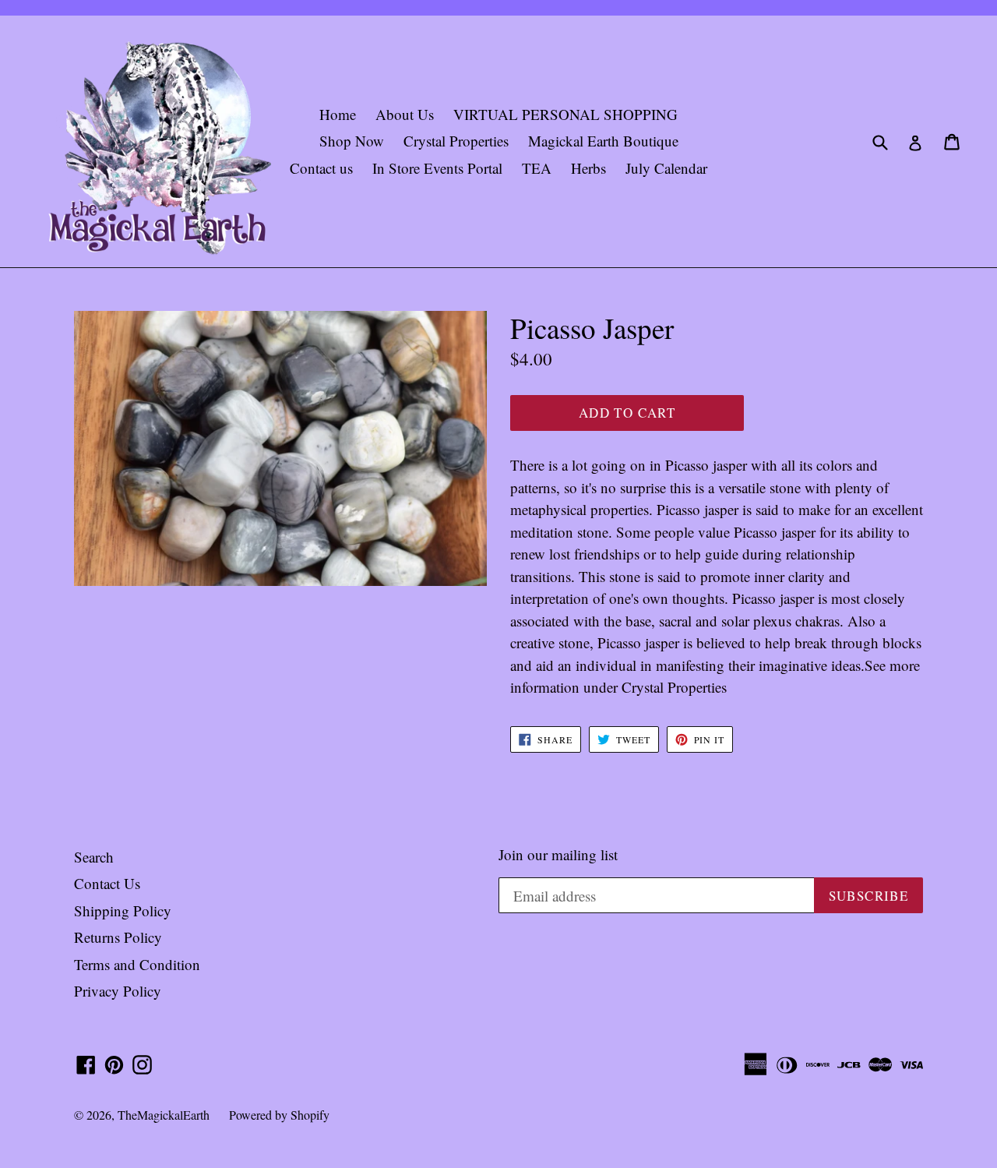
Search (94, 856)
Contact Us (107, 883)
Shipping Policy (122, 910)
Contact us (321, 168)
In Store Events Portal (437, 168)
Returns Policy (118, 937)
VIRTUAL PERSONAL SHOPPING (565, 114)
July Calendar (666, 168)
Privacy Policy (117, 990)
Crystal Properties (456, 140)
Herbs (588, 168)
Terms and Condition (137, 964)
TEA (536, 168)
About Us (404, 114)
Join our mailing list (558, 855)
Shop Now (351, 140)
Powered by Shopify (279, 1114)
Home (337, 114)
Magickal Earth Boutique (603, 140)
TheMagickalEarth (164, 1114)
